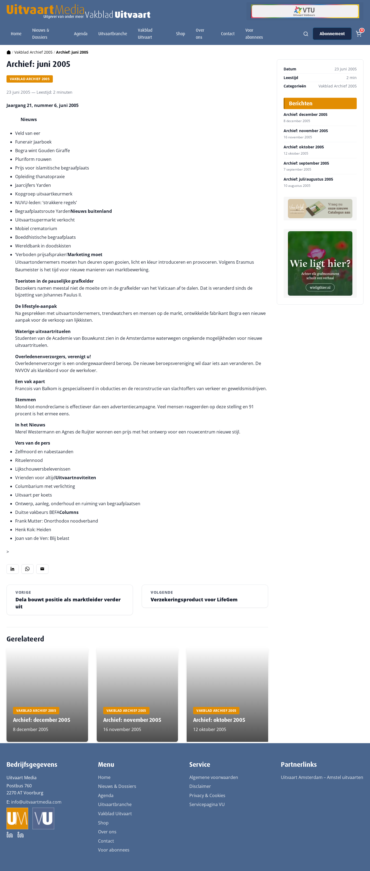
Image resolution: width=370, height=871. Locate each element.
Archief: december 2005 (41, 719)
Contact (228, 34)
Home (16, 34)
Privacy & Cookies (207, 795)
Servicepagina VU (207, 804)
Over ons (200, 33)
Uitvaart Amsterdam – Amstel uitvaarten (322, 777)
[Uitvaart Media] (78, 11)
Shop (180, 34)
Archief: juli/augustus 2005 (308, 179)
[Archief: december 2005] (47, 694)
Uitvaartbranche (112, 34)
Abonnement (332, 34)
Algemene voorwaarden (213, 777)
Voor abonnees (254, 33)
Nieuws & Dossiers (40, 33)
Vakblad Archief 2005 (33, 52)
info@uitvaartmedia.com (36, 802)
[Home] (9, 52)
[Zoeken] (306, 34)
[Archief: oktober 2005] (227, 694)
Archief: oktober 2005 (219, 719)
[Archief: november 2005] (137, 694)
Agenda (80, 34)
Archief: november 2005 (132, 719)
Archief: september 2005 (306, 163)
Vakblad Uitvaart (145, 33)
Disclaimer (200, 786)
